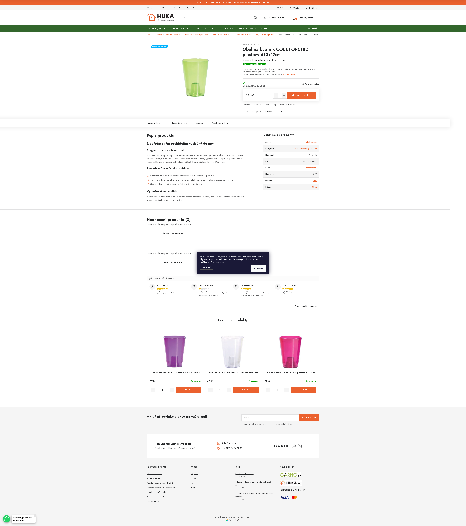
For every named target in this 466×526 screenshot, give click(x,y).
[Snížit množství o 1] (276, 95)
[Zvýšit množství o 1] (284, 95)
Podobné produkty (220, 123)
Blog (193, 487)
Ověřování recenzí (154, 501)
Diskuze (199, 123)
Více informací (217, 262)
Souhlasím (258, 268)
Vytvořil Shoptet (234, 520)
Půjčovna (150, 8)
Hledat (255, 18)
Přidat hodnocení (172, 233)
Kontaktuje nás (163, 8)
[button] (6, 518)
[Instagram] (300, 446)
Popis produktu (153, 123)
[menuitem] (159, 28)
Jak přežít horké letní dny (244, 474)
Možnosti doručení (312, 84)
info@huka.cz (230, 443)
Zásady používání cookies (156, 497)
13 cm (314, 187)
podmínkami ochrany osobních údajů (278, 424)
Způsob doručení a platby (156, 492)
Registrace (313, 8)
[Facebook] (294, 446)
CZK (282, 8)
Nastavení (206, 266)
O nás (193, 478)
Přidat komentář (172, 262)
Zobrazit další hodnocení (306, 306)
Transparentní (311, 167)
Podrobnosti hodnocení (276, 60)
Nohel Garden (251, 44)
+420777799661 (275, 18)
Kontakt (194, 483)
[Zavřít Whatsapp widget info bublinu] (35, 515)
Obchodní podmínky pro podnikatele (161, 487)
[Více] (312, 28)
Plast (315, 180)
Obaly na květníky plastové (305, 148)
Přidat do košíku (302, 95)
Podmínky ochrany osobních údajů (160, 483)
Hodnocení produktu (178, 123)
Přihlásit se (309, 417)
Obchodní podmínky (181, 8)
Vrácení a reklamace (201, 8)
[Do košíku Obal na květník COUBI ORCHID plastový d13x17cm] (188, 390)
